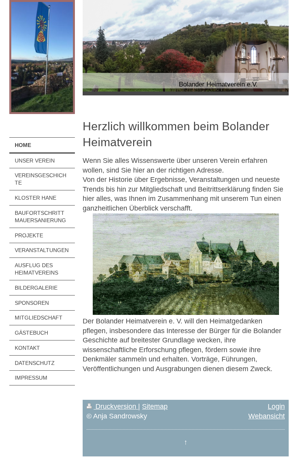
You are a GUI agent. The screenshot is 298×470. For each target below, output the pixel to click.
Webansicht (266, 416)
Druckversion (116, 406)
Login (276, 406)
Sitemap (155, 406)
